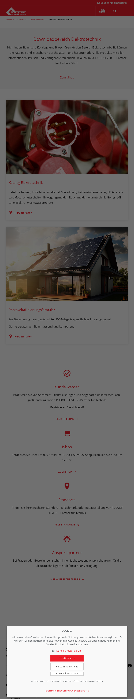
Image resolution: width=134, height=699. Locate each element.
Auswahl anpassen (67, 673)
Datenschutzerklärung (69, 650)
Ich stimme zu (67, 658)
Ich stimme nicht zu (67, 666)
